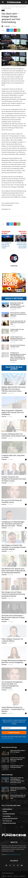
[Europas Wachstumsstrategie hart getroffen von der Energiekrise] (14, 652)
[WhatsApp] (18, 30)
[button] (3, 875)
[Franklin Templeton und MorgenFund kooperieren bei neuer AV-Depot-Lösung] (5, 338)
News (6, 6)
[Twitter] (11, 30)
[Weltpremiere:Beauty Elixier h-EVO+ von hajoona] (5, 752)
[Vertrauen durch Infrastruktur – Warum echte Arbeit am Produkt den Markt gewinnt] (14, 607)
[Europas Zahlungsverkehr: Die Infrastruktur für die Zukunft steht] (5, 323)
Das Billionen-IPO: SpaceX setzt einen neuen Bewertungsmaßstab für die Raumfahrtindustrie (13, 571)
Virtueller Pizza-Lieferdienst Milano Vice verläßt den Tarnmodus (17, 759)
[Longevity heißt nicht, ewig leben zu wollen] (5, 331)
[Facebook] (8, 30)
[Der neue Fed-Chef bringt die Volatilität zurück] (5, 347)
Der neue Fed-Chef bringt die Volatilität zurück (12, 501)
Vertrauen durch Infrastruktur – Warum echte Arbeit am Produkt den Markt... (13, 617)
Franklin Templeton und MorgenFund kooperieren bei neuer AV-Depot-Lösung (17, 338)
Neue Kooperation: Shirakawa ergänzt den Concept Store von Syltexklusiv (18, 314)
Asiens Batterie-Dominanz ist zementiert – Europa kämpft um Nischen (13, 709)
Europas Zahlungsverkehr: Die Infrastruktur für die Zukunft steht (18, 322)
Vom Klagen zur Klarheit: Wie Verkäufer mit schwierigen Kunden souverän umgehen (14, 547)
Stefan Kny (4, 416)
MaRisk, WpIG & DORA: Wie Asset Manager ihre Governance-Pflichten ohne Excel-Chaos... (14, 389)
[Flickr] (13, 865)
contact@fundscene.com (14, 854)
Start (3, 6)
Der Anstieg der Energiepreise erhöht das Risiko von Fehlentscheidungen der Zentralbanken (12, 685)
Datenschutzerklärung (7, 738)
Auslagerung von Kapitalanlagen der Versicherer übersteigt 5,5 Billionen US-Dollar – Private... (13, 524)
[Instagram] (17, 865)
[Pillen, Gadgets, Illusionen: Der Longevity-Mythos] (14, 631)
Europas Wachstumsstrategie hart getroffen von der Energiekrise (14, 661)
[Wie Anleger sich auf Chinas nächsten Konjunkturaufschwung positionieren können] (14, 584)
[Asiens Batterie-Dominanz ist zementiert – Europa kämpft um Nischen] (14, 699)
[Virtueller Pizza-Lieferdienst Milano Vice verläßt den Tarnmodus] (5, 759)
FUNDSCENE (7, 26)
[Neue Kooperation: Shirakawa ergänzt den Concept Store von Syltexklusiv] (5, 314)
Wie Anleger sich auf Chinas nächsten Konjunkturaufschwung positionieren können (13, 594)
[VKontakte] (21, 865)
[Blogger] (6, 865)
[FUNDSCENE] (3, 26)
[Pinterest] (15, 30)
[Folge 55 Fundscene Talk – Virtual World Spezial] (5, 767)
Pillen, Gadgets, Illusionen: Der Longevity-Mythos (12, 640)
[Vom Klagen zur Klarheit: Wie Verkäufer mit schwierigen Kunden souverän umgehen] (14, 537)
